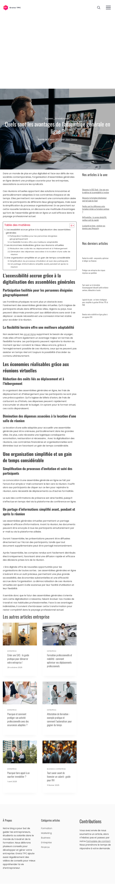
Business (51, 769)
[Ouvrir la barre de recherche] (98, 7)
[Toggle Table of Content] (70, 225)
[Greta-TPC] (12, 8)
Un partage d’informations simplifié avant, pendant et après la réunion (39, 265)
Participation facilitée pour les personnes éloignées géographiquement (33, 237)
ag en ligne (30, 334)
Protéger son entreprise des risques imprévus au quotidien (93, 271)
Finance (45, 847)
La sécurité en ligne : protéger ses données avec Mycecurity (93, 227)
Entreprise (12, 651)
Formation (46, 828)
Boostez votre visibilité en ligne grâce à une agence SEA (94, 315)
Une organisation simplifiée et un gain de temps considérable (38, 257)
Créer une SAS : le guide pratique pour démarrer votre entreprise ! (18, 658)
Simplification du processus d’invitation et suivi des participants (39, 261)
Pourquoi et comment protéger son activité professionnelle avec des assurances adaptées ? (18, 719)
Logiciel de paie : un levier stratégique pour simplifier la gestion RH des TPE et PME (95, 302)
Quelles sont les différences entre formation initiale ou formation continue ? (95, 209)
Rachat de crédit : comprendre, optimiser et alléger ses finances (95, 259)
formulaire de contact (98, 841)
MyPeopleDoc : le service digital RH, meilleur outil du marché (94, 218)
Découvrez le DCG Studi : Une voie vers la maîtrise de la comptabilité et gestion (95, 191)
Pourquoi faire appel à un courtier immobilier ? (18, 774)
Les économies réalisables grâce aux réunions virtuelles (35, 245)
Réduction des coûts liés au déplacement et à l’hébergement (38, 248)
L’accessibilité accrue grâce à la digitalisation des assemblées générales (38, 231)
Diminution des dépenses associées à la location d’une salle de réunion (40, 253)
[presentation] (20, 634)
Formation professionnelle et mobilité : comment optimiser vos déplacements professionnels (59, 660)
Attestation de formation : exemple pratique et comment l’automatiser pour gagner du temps (59, 719)
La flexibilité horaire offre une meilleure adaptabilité (34, 242)
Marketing (46, 833)
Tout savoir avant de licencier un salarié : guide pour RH (58, 776)
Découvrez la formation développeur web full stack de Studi (94, 199)
